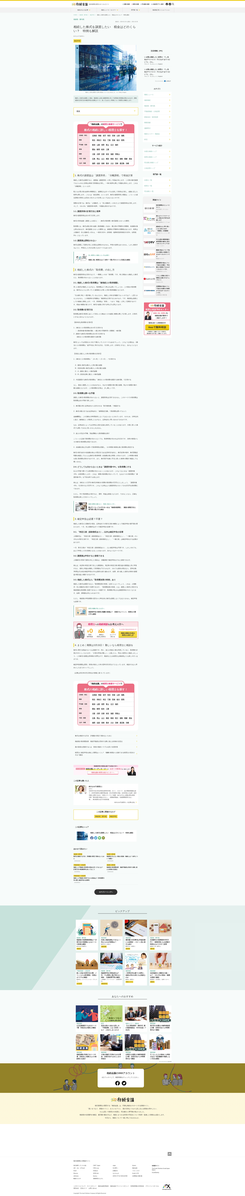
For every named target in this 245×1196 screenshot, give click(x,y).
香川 (116, 159)
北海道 (94, 135)
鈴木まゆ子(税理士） (79, 36)
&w (78, 1168)
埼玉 (104, 140)
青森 (99, 135)
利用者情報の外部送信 (137, 1186)
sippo (114, 1165)
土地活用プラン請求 (158, 4)
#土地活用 (79, 983)
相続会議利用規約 (103, 1186)
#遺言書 (128, 948)
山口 (102, 159)
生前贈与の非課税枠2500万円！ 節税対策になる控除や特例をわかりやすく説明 (160, 942)
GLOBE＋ (115, 1168)
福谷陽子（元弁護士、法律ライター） (160, 979)
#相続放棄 (103, 946)
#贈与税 (152, 948)
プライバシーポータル (152, 1186)
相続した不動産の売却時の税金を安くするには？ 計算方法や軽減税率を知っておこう (89, 868)
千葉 (109, 140)
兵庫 (98, 154)
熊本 (107, 163)
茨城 (113, 140)
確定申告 (77, 41)
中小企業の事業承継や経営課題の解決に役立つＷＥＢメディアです (163, 241)
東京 (93, 140)
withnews (76, 1176)
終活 (145, 139)
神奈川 (99, 140)
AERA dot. (96, 1173)
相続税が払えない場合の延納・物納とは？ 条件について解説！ (122, 857)
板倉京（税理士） (130, 979)
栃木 (118, 140)
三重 (107, 149)
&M (74, 1168)
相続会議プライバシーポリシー (119, 1186)
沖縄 (127, 163)
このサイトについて (80, 1186)
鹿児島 (122, 163)
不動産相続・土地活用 (79, 865)
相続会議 (134, 1168)
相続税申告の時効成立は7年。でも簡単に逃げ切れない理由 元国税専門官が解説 (111, 975)
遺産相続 (147, 100)
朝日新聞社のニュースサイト (163, 206)
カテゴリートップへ (106, 892)
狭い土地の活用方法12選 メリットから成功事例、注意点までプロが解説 (87, 975)
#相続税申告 (104, 983)
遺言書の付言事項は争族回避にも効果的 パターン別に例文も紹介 (135, 942)
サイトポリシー (91, 1186)
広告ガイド (83, 1188)
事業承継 (147, 122)
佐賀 (98, 163)
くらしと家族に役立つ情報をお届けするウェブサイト (163, 278)
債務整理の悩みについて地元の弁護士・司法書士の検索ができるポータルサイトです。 (163, 266)
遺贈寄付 (147, 128)
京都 (102, 154)
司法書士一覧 (149, 191)
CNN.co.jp (96, 1168)
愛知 (93, 149)
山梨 (98, 145)
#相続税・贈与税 (101, 816)
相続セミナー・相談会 (152, 134)
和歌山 (117, 154)
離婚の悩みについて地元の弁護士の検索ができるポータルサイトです (163, 253)
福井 (116, 145)
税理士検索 (136, 4)
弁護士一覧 (148, 180)
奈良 (107, 154)
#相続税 (79, 948)
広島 (93, 159)
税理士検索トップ (150, 157)
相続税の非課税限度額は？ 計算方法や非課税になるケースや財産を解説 (87, 942)
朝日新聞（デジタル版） (80, 1165)
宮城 (113, 135)
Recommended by (159, 81)
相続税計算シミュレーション (161, 10)
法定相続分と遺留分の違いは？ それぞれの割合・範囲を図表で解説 (160, 975)
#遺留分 (152, 981)
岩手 (104, 135)
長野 (102, 145)
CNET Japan (96, 1165)
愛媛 (125, 159)
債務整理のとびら (98, 1178)
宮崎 (116, 163)
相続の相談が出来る (128, 634)
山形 (118, 135)
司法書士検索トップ (151, 162)
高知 (130, 159)
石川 (112, 145)
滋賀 (112, 154)
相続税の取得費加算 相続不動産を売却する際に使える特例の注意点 (98, 741)
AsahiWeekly (155, 1172)
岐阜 (102, 149)
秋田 (109, 135)
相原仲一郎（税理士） (156, 946)
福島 (122, 135)
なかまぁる (116, 1173)
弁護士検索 (127, 4)
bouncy (95, 1176)
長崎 (102, 163)
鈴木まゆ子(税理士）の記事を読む (125, 802)
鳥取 (107, 159)
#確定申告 (113, 816)
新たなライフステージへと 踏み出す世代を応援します (163, 218)
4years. (134, 1165)
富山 (107, 145)
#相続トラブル (129, 981)
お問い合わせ (93, 1188)
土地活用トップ (149, 168)
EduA (75, 1170)
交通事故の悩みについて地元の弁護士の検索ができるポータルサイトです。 (163, 289)
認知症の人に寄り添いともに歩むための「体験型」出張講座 (163, 229)
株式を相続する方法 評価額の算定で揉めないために (93, 736)
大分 (112, 163)
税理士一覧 (148, 186)
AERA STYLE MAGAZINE (120, 1176)
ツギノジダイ (136, 1170)
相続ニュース (149, 94)
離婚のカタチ (77, 1178)
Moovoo (76, 1173)
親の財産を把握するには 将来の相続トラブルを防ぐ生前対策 (96, 747)
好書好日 (115, 1170)
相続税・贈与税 (79, 19)
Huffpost (95, 1170)
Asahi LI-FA (135, 1173)
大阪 (93, 154)
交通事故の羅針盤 (137, 1176)
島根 (112, 159)
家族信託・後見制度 (151, 117)
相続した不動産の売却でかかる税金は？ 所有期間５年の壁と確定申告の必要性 (89, 879)
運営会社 (76, 1188)
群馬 (122, 140)
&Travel (82, 1168)
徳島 (121, 159)
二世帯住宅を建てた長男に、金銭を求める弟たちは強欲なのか (135, 975)
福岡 (93, 163)
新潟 (93, 145)
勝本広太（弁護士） (106, 944)
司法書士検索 (145, 4)
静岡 (98, 149)
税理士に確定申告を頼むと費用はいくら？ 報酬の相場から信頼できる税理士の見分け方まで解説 (105, 754)
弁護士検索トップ (150, 151)
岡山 (98, 159)
